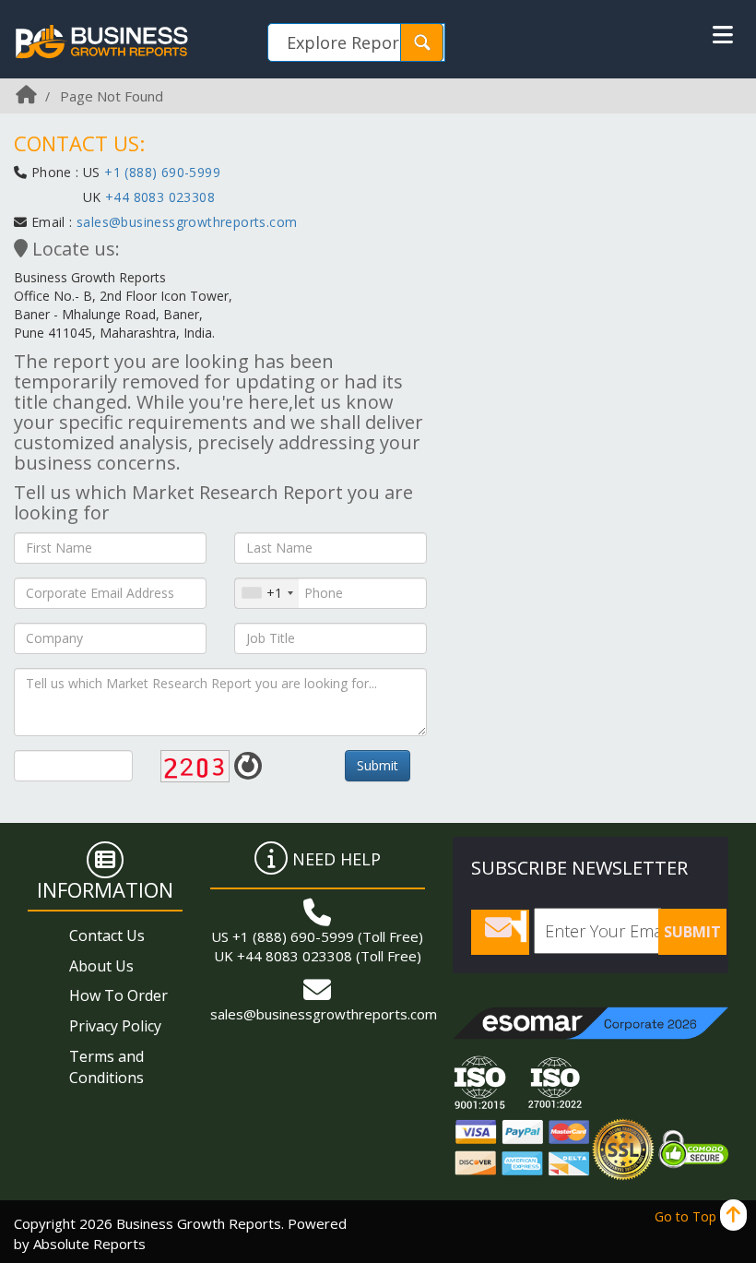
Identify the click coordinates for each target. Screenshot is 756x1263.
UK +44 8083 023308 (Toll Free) (317, 956)
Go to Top (687, 1216)
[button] (723, 35)
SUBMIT (692, 932)
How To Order (118, 995)
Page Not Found (111, 96)
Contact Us (107, 935)
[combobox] (267, 593)
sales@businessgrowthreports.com (187, 222)
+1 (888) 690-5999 (162, 172)
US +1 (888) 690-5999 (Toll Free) (317, 936)
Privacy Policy (115, 1026)
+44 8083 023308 (158, 197)
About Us (101, 966)
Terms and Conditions (106, 1067)
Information (105, 889)
